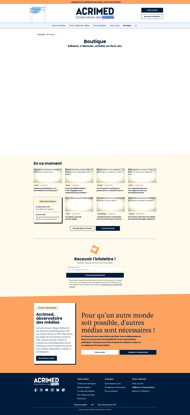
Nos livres (81, 399)
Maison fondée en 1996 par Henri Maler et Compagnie (95, 409)
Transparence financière (115, 387)
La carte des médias (85, 391)
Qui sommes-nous (113, 384)
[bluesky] (58, 390)
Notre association (59, 25)
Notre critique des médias (79, 25)
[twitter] (41, 390)
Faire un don (152, 10)
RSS (92, 404)
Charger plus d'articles (82, 228)
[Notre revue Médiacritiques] (40, 15)
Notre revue (114, 25)
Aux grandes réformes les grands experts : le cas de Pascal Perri (47, 218)
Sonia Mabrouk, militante (45, 209)
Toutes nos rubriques (86, 384)
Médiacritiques (83, 387)
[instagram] (52, 390)
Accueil (41, 35)
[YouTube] (47, 390)
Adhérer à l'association (138, 352)
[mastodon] (63, 390)
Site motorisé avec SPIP (107, 404)
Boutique (127, 25)
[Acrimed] (95, 13)
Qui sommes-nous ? (46, 358)
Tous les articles (108, 228)
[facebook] (36, 390)
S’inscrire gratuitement (95, 275)
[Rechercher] (136, 26)
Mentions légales (80, 404)
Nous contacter (111, 391)
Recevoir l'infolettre (152, 16)
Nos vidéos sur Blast (86, 395)
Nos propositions (99, 25)
